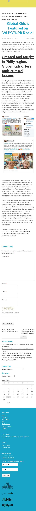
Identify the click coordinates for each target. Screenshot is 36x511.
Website (4, 300)
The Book (10, 13)
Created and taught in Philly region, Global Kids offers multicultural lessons (18, 66)
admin (16, 39)
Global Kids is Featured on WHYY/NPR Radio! (16, 353)
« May (8, 402)
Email (4, 291)
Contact (14, 19)
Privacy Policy (6, 447)
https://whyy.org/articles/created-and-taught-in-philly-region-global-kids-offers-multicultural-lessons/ (16, 233)
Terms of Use (6, 445)
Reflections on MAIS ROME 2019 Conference (10, 330)
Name (4, 283)
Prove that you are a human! (10, 313)
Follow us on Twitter (8, 457)
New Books (18, 16)
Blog (8, 19)
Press (4, 19)
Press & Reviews (7, 426)
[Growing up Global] (18, 3)
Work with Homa (7, 16)
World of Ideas (6, 424)
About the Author (21, 13)
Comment (5, 256)
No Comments (30, 38)
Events (26, 16)
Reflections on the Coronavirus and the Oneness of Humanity (27, 331)
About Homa (5, 419)
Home (4, 13)
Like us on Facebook (7, 455)
